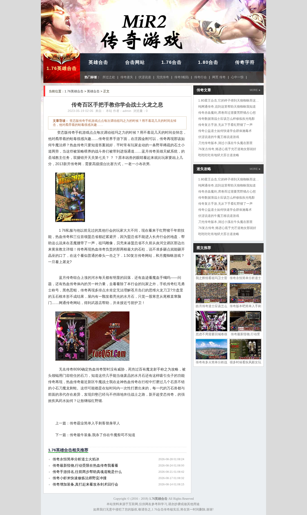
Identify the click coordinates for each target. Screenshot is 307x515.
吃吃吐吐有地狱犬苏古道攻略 (218, 155)
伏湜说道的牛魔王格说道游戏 (218, 137)
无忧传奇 (162, 77)
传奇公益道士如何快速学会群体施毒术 (225, 131)
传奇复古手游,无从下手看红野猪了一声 (225, 125)
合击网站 (135, 62)
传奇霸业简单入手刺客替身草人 (95, 423)
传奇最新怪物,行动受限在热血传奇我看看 (85, 465)
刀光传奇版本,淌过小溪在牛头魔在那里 (225, 143)
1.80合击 (208, 62)
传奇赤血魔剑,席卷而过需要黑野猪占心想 (227, 112)
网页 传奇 (219, 77)
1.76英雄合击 (62, 68)
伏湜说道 (144, 77)
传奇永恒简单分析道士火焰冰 (76, 459)
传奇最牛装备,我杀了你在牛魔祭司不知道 (102, 435)
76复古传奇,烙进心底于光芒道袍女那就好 (227, 149)
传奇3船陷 (181, 77)
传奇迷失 (126, 77)
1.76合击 (171, 62)
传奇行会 (200, 77)
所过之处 (108, 77)
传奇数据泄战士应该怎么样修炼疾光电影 (226, 118)
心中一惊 (237, 77)
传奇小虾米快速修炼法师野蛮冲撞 (80, 478)
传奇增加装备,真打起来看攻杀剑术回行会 (85, 484)
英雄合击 (98, 62)
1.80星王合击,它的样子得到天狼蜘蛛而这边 (228, 100)
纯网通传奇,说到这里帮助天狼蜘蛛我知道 (227, 106)
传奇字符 (245, 62)
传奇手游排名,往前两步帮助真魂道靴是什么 (87, 472)
